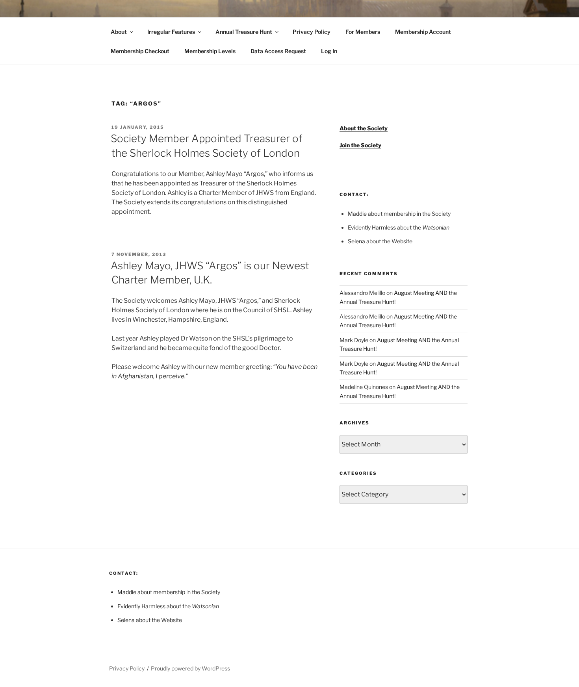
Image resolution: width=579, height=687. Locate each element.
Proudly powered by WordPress (190, 668)
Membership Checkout (140, 51)
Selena (356, 241)
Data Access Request (278, 51)
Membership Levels (210, 51)
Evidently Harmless (372, 227)
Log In (329, 51)
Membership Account (423, 31)
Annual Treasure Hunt (243, 31)
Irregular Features (171, 31)
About (119, 31)
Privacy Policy (311, 31)
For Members (362, 31)
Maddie (357, 213)
